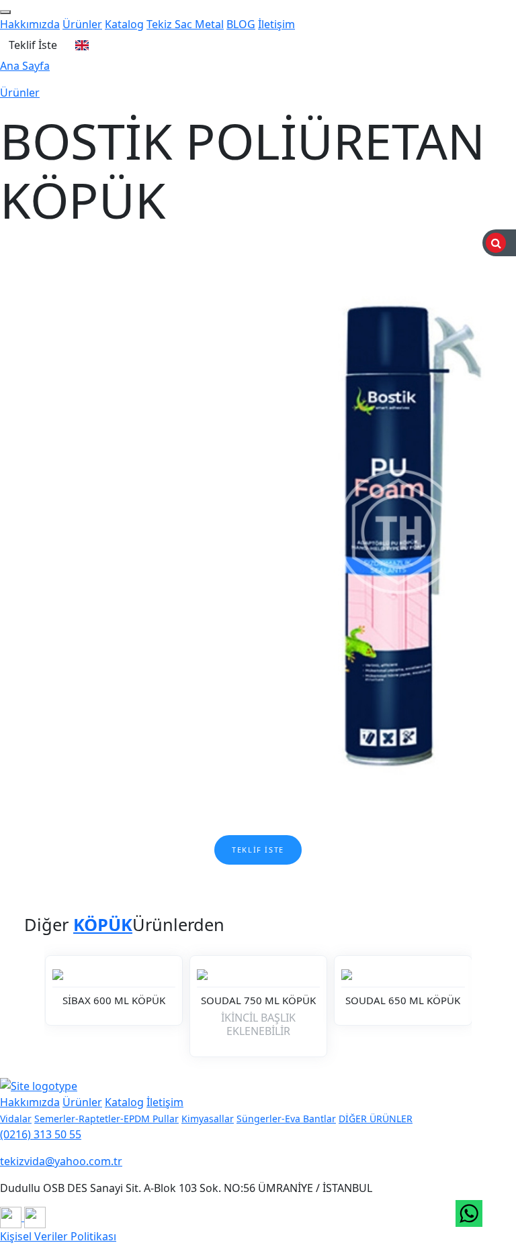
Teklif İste (33, 45)
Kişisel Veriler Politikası (58, 1236)
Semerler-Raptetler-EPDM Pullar (106, 1118)
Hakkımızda (30, 24)
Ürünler (82, 24)
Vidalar (16, 1118)
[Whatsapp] (469, 1213)
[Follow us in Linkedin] (35, 1216)
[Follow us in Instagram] (12, 1216)
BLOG (240, 24)
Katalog (124, 24)
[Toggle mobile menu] (5, 12)
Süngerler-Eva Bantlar (286, 1118)
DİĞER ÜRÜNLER (376, 1118)
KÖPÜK (102, 924)
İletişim (276, 24)
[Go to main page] (38, 1085)
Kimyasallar (207, 1118)
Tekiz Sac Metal (185, 24)
